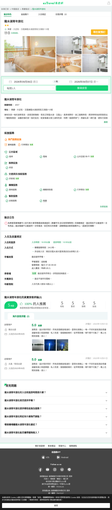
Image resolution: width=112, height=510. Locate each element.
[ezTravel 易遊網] (56, 3)
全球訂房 (5, 8)
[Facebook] (40, 469)
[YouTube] (47, 469)
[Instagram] (55, 469)
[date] (30, 81)
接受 (56, 505)
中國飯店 (15, 8)
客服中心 (62, 446)
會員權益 (51, 446)
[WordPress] (62, 469)
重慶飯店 (26, 8)
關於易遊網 (40, 446)
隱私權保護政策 (55, 500)
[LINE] (69, 469)
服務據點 (73, 446)
